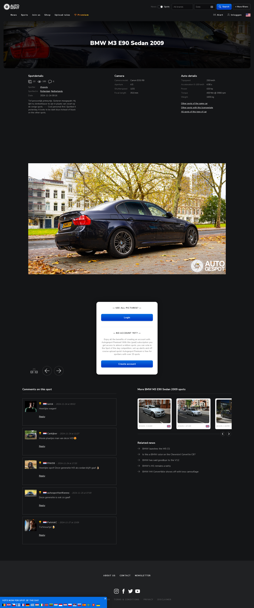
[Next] (229, 434)
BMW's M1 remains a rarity (156, 466)
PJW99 (51, 463)
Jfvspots (44, 87)
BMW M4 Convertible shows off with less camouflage (170, 471)
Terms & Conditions (126, 599)
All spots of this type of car (194, 111)
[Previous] (223, 434)
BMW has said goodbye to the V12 (160, 460)
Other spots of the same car (194, 103)
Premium (83, 15)
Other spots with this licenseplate (197, 107)
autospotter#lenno (58, 492)
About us (109, 575)
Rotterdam (45, 91)
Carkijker (52, 433)
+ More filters (241, 6)
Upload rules (62, 15)
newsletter (143, 575)
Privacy (148, 599)
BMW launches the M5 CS (156, 448)
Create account (127, 363)
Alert (220, 15)
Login (127, 317)
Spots (166, 7)
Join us (36, 15)
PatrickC (52, 522)
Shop (47, 15)
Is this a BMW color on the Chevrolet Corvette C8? (168, 454)
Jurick (50, 404)
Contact (125, 575)
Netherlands (57, 91)
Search (225, 6)
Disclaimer (164, 599)
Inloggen (236, 15)
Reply (42, 416)
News (153, 7)
